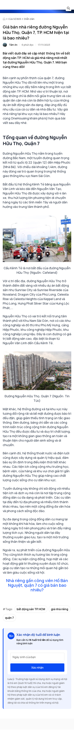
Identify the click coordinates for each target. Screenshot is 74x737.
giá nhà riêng (59, 609)
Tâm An (13, 44)
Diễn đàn (29, 19)
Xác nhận (37, 667)
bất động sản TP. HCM (31, 609)
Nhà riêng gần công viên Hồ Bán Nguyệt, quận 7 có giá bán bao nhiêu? (37, 585)
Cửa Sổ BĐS (14, 19)
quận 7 (9, 618)
